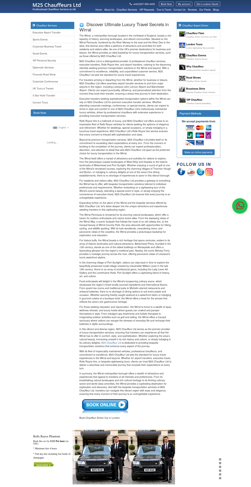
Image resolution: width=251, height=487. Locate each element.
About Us (109, 9)
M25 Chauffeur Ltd (111, 342)
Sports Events (40, 39)
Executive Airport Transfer (47, 32)
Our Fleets (205, 9)
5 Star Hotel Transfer (44, 95)
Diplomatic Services (43, 67)
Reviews (192, 9)
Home (98, 9)
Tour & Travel (164, 9)
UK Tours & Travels (43, 88)
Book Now (166, 4)
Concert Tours (40, 102)
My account (184, 4)
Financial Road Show (44, 74)
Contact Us (179, 9)
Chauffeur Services (127, 9)
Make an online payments (198, 152)
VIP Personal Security (44, 60)
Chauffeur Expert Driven (194, 25)
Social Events (40, 53)
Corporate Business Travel (47, 46)
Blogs (216, 9)
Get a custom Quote (207, 4)
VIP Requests (147, 9)
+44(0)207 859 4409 (144, 4)
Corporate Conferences (45, 81)
